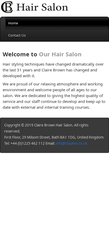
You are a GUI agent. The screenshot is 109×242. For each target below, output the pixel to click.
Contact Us (17, 35)
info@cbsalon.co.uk (71, 143)
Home (13, 23)
